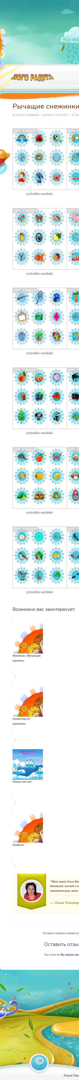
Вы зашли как (70, 954)
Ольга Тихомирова (27, 114)
